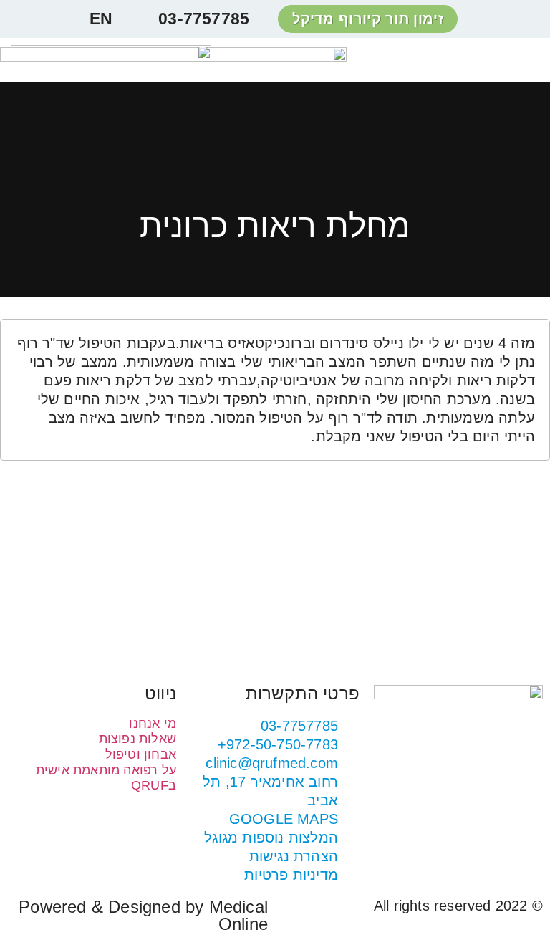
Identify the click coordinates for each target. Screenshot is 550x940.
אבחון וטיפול (140, 754)
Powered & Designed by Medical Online (143, 915)
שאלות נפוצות (137, 739)
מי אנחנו (152, 723)
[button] (530, 60)
